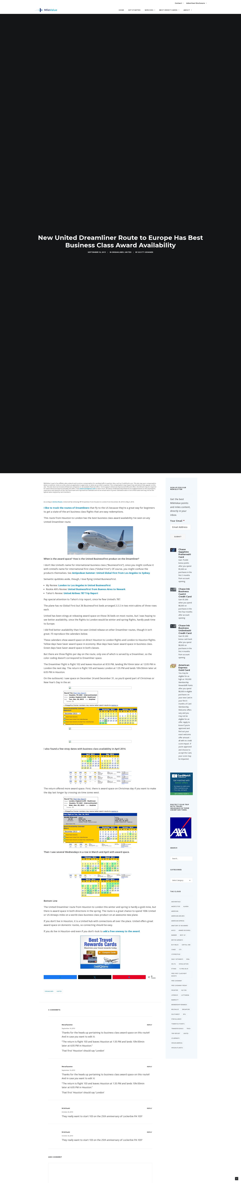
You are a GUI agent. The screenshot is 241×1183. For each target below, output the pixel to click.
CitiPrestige (175, 954)
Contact (178, 3)
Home (121, 10)
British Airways (177, 940)
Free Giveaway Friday (179, 985)
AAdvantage (175, 902)
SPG (184, 1014)
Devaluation (183, 964)
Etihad (173, 969)
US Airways (175, 1038)
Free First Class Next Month (179, 974)
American (174, 911)
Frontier (174, 990)
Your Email (177, 520)
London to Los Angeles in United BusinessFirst (84, 585)
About (187, 10)
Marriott (174, 1000)
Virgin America (176, 1043)
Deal (188, 959)
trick (188, 1028)
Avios (173, 930)
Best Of (183, 935)
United (128, 252)
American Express (177, 921)
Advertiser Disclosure (195, 3)
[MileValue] (46, 10)
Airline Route (57, 502)
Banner (174, 935)
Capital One (186, 945)
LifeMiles (174, 995)
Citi (180, 949)
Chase (173, 949)
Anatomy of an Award (179, 925)
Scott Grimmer (145, 252)
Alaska (185, 906)
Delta (173, 964)
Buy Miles (174, 945)
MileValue (175, 1009)
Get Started (134, 10)
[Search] (204, 11)
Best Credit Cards (168, 10)
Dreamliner (118, 252)
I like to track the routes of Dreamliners (66, 507)
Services (149, 10)
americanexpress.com (87, 488)
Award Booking (184, 930)
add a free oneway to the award (121, 931)
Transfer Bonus (177, 1028)
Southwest (175, 1014)
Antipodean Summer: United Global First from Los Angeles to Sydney (111, 572)
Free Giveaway (176, 981)
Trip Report (175, 1033)
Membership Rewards (179, 1005)
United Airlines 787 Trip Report (81, 593)
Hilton (183, 990)
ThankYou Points (177, 1024)
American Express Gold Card (184, 667)
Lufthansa (185, 995)
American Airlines (177, 916)
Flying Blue (183, 969)
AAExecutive (175, 906)
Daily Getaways (177, 959)
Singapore (186, 1009)
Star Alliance (176, 1019)
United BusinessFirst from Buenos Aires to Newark (96, 589)
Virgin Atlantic (177, 1048)
